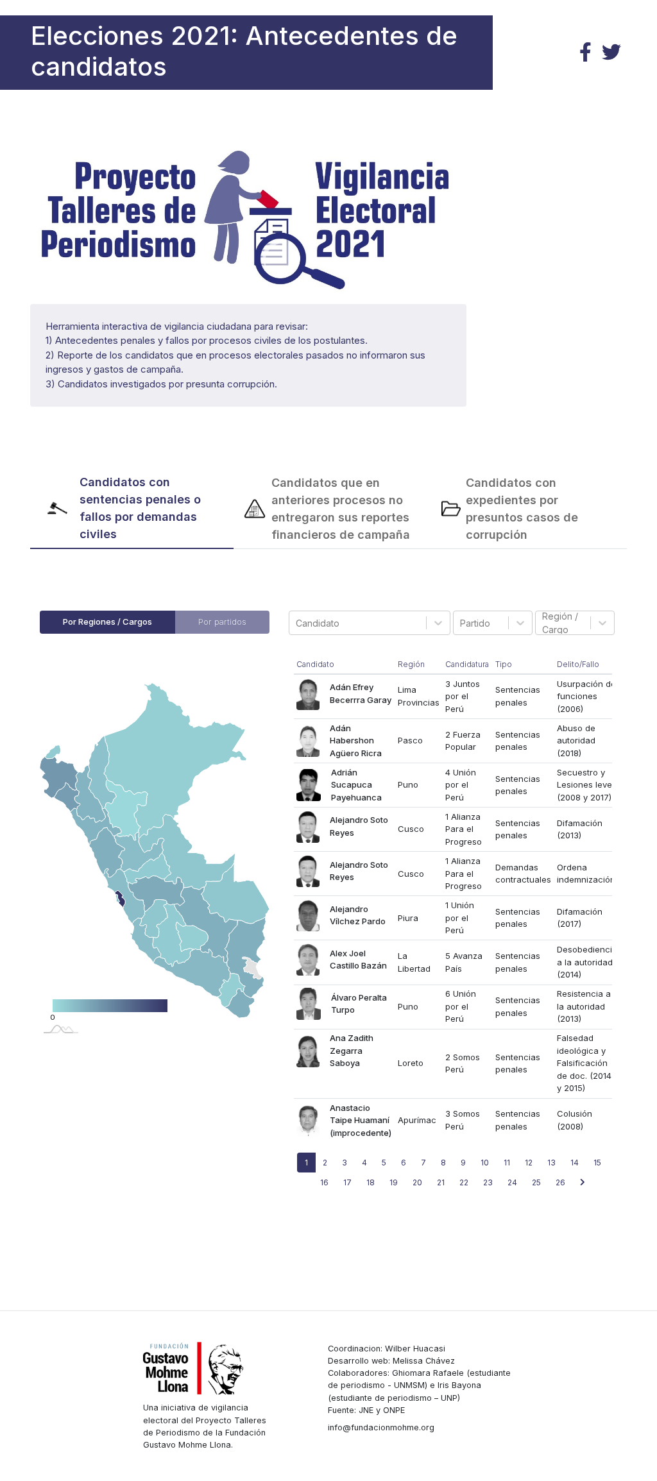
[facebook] (585, 52)
